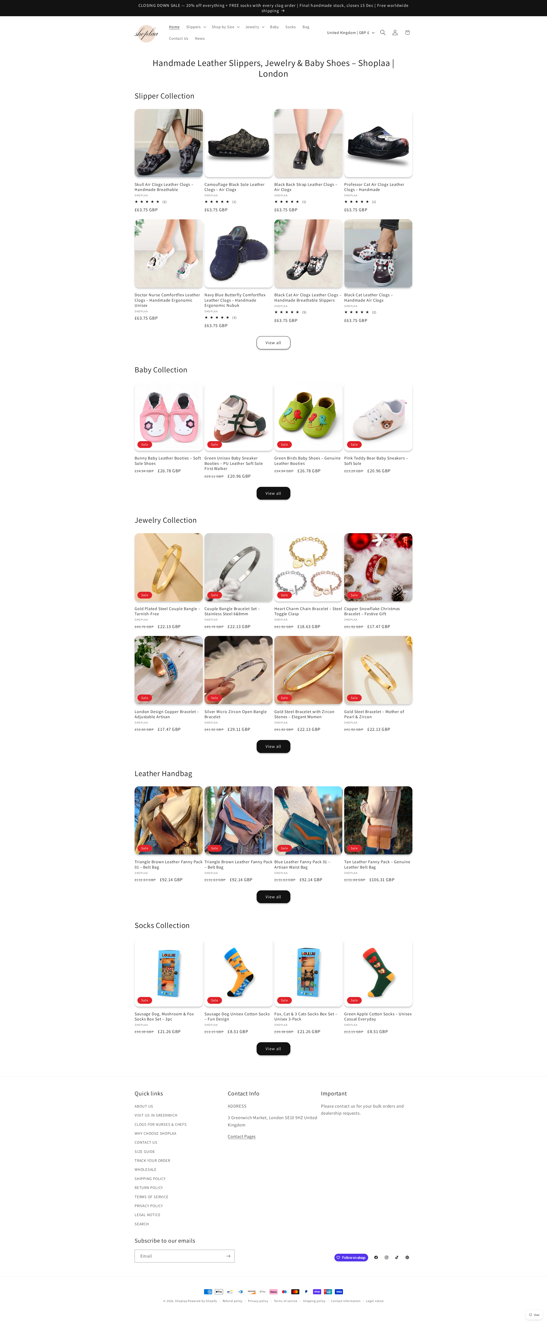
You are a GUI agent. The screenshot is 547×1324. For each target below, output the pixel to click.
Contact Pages (242, 1136)
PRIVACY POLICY (149, 1205)
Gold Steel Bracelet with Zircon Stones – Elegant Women (304, 714)
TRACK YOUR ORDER (152, 1160)
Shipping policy (314, 1301)
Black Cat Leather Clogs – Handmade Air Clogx (368, 297)
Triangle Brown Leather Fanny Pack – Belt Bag (238, 864)
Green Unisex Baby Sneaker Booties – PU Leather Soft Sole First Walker (233, 463)
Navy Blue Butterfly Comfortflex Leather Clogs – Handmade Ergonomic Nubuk (235, 300)
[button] (195, 27)
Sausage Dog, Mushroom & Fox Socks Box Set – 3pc (164, 1016)
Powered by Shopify (202, 1301)
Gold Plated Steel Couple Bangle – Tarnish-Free (167, 611)
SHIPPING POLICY (150, 1178)
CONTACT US (146, 1142)
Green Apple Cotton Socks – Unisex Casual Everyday (378, 1016)
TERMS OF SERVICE (151, 1196)
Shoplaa (181, 1301)
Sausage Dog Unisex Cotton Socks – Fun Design (237, 1016)
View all (273, 342)
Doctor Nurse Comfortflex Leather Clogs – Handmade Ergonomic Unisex (167, 300)
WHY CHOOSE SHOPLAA (155, 1133)
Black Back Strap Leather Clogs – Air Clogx (305, 187)
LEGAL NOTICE (147, 1214)
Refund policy (233, 1301)
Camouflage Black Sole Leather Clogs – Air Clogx (234, 187)
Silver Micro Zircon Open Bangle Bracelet (235, 714)
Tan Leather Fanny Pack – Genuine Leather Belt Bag (377, 864)
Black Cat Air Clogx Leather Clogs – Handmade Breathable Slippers (307, 297)
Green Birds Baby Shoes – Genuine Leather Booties (307, 460)
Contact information (345, 1301)
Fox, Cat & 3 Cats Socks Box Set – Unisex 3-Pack (305, 1016)
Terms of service (286, 1301)
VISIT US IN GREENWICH (156, 1115)
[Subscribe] (228, 1256)
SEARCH (142, 1223)
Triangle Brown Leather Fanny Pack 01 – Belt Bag (169, 864)
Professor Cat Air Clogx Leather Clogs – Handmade (374, 187)
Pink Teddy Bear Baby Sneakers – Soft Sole (376, 460)
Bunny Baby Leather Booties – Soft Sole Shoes (168, 460)
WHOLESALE (146, 1169)
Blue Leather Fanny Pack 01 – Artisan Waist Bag (302, 864)
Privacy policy (258, 1301)
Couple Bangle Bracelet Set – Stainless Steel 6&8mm (232, 611)
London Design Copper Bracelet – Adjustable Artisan (167, 714)
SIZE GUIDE (145, 1151)
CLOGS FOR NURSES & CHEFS (161, 1124)
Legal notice (375, 1301)
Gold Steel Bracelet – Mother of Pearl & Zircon (374, 714)
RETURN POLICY (149, 1187)
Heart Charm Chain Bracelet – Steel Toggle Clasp (308, 611)
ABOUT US (144, 1106)
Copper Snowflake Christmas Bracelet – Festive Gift (372, 611)
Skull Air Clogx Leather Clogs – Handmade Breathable (164, 187)
